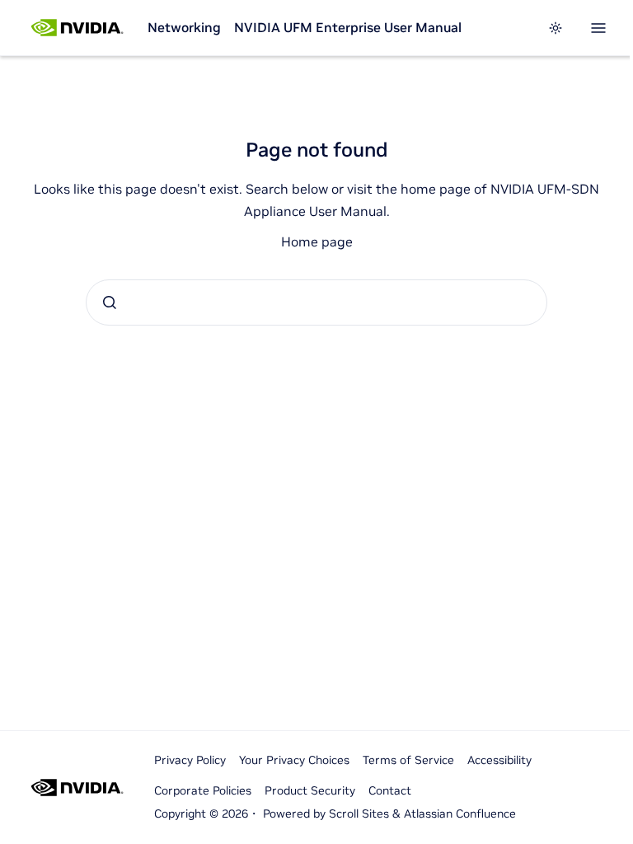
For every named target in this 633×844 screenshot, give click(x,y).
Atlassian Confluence (460, 813)
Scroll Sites (359, 813)
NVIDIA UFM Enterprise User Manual (348, 27)
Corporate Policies (202, 790)
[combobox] (316, 302)
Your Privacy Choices (294, 760)
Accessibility (499, 760)
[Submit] (109, 302)
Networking (184, 27)
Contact (389, 790)
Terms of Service (408, 760)
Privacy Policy (190, 760)
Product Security (310, 790)
